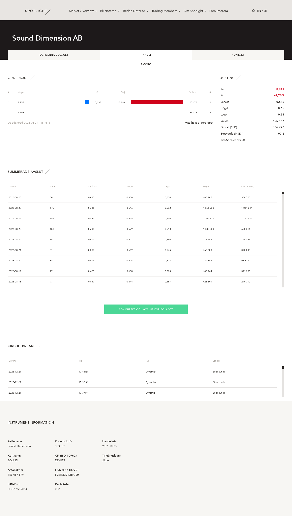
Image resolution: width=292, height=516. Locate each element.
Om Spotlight (193, 11)
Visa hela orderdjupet (199, 122)
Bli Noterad (108, 11)
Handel (146, 54)
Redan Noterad (134, 11)
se (265, 11)
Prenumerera (218, 11)
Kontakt (238, 54)
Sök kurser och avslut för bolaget (146, 309)
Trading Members (164, 11)
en (259, 11)
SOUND (146, 63)
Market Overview (81, 11)
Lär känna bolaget (54, 54)
